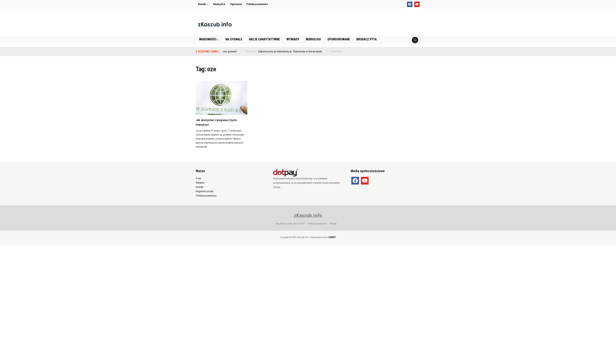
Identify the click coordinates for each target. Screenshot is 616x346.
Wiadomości (207, 39)
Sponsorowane (338, 39)
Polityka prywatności (257, 4)
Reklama (200, 182)
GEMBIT (332, 237)
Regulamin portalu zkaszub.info (290, 223)
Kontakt (202, 4)
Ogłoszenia (236, 4)
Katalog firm (219, 4)
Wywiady (293, 39)
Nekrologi (313, 39)
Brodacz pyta (366, 39)
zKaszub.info (308, 215)
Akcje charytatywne (264, 39)
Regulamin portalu (205, 191)
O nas (198, 178)
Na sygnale (234, 39)
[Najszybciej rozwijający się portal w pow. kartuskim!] (215, 24)
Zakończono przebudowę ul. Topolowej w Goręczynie (282, 51)
